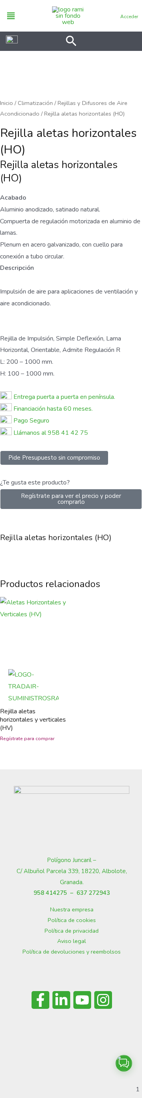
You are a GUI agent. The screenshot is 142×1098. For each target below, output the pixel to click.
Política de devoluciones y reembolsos (71, 952)
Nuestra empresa (71, 909)
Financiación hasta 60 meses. (53, 408)
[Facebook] (40, 1000)
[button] (71, 42)
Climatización (35, 103)
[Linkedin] (61, 1000)
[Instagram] (103, 1000)
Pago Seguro (31, 420)
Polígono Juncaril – (71, 860)
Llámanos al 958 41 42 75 (50, 432)
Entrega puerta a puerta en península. (64, 397)
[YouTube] (82, 1000)
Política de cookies (72, 920)
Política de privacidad (72, 931)
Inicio (6, 103)
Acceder (129, 16)
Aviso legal (71, 941)
